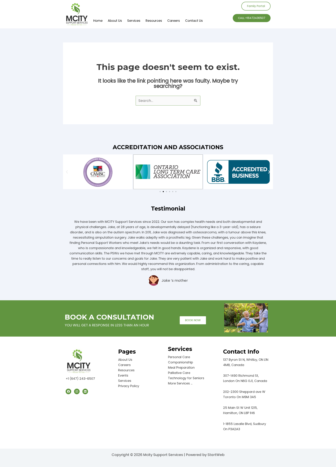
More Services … (180, 383)
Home (98, 20)
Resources (154, 20)
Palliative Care (179, 373)
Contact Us (194, 20)
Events (123, 375)
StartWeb (216, 454)
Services (133, 20)
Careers (173, 20)
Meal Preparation (181, 367)
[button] (67, 172)
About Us (115, 20)
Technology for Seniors (186, 378)
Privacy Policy (128, 386)
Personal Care (179, 357)
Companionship (180, 362)
